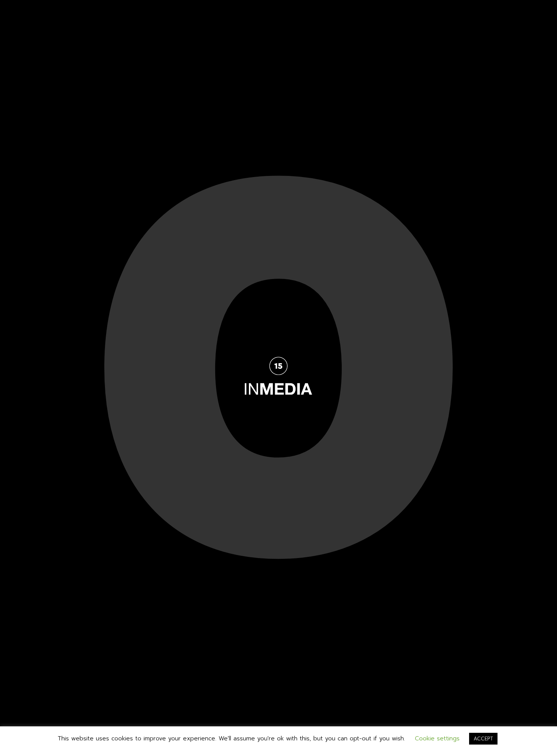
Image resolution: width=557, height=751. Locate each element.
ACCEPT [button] (483, 738)
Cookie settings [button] (437, 738)
